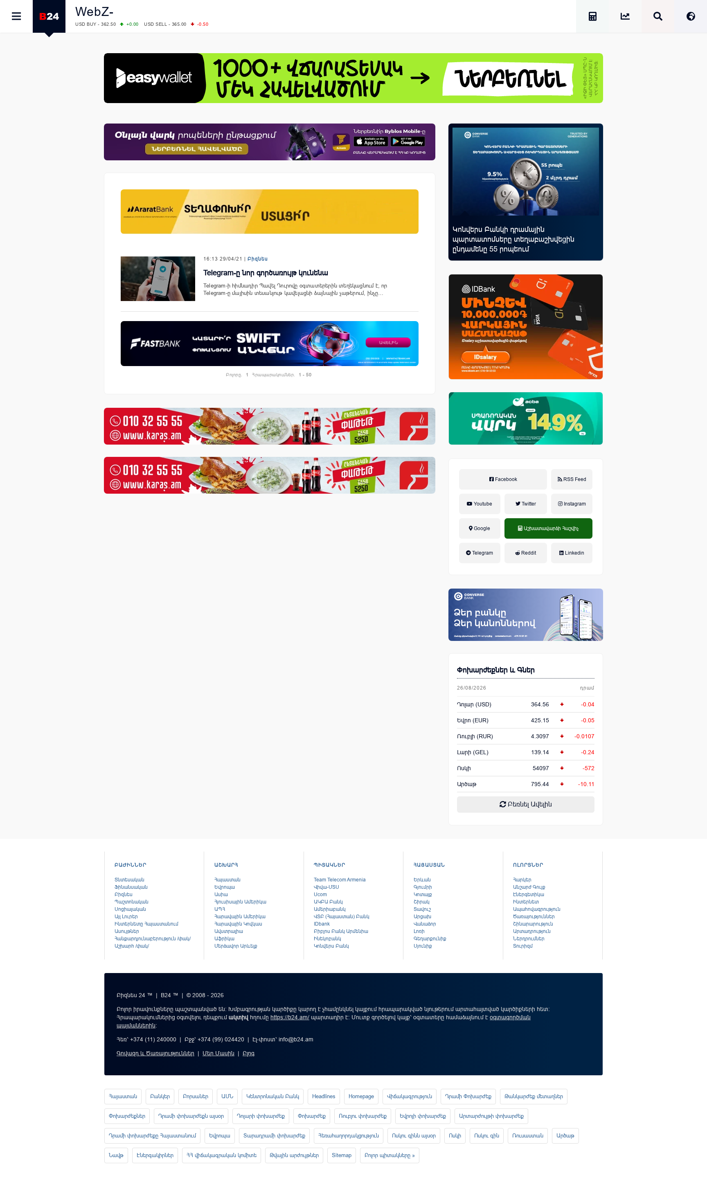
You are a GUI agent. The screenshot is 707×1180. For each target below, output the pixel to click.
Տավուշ (422, 909)
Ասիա (221, 894)
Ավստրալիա (228, 931)
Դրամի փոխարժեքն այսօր (191, 1116)
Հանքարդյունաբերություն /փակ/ (153, 939)
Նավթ (116, 1155)
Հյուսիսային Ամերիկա (240, 902)
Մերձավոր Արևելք (235, 946)
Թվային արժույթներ (294, 1155)
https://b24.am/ (289, 1017)
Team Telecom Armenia (340, 880)
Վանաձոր (425, 924)
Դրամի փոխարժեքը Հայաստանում (152, 1136)
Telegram (482, 553)
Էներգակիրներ (155, 1155)
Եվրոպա (224, 887)
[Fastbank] (270, 343)
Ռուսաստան (527, 1136)
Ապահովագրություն (537, 909)
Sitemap (341, 1155)
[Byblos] (269, 142)
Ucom (320, 894)
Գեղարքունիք (430, 939)
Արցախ (422, 916)
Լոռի (419, 931)
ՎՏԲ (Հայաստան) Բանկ (341, 916)
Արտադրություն (532, 931)
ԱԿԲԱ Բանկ (328, 902)
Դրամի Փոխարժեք (468, 1096)
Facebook (505, 479)
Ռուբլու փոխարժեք (363, 1116)
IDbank (322, 924)
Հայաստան (227, 880)
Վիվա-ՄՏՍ (326, 887)
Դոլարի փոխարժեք (261, 1116)
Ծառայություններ (534, 916)
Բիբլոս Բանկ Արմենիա (341, 931)
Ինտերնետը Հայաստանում (146, 924)
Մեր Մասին (218, 1053)
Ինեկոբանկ (327, 939)
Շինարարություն (533, 924)
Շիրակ (422, 902)
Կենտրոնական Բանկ (272, 1096)
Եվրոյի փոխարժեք (423, 1116)
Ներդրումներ (529, 939)
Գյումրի (423, 887)
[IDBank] (526, 326)
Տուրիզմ (523, 946)
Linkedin (574, 553)
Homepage (361, 1096)
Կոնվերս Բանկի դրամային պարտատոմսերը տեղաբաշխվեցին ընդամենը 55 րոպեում (513, 239)
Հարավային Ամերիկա (240, 916)
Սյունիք (423, 946)
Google (481, 528)
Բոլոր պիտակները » (390, 1155)
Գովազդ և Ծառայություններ (155, 1053)
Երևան (422, 880)
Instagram (574, 504)
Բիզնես (258, 258)
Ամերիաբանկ (330, 909)
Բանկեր (160, 1096)
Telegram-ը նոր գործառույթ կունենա (265, 273)
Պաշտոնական (132, 902)
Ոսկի (464, 768)
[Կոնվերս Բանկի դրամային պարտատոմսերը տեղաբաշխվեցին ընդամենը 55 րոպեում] (526, 172)
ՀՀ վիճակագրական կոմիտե (222, 1155)
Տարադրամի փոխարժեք (274, 1136)
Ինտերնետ (526, 902)
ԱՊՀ (219, 909)
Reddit (528, 553)
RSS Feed (574, 479)
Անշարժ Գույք (529, 887)
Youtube (482, 504)
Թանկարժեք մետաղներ (533, 1096)
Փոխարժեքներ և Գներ (496, 670)
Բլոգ (248, 1053)
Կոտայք (423, 894)
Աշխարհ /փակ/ (132, 946)
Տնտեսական (129, 880)
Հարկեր (522, 880)
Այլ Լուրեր (126, 916)
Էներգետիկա (528, 894)
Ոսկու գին (486, 1136)
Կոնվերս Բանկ (331, 946)
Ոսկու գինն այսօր (414, 1136)
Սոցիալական (130, 909)
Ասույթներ (127, 931)
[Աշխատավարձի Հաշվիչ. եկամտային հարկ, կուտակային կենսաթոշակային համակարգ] (592, 18)
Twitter (528, 504)
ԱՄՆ (227, 1096)
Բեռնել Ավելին (529, 804)
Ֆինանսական (131, 887)
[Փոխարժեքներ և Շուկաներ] (625, 18)
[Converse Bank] (525, 615)
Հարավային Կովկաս (238, 924)
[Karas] (269, 426)
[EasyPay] (353, 78)
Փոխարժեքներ (127, 1116)
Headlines (323, 1096)
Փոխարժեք (312, 1116)
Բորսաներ (195, 1096)
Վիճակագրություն (409, 1096)
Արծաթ (565, 1136)
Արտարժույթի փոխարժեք (491, 1116)
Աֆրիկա (224, 939)
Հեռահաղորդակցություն (348, 1136)
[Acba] (526, 418)
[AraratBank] (270, 211)
